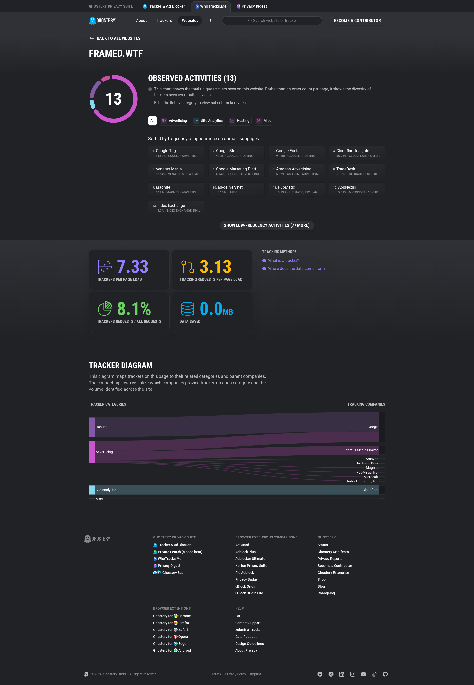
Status (323, 545)
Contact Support (248, 623)
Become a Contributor (357, 20)
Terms (216, 674)
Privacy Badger (247, 579)
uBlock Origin (245, 586)
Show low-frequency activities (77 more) (267, 225)
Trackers (164, 20)
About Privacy (246, 650)
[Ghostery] (102, 21)
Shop (322, 579)
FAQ (238, 616)
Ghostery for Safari (170, 630)
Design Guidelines (249, 644)
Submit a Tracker (248, 630)
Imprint (255, 674)
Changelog (326, 593)
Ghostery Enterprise (333, 572)
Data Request (246, 637)
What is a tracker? (283, 260)
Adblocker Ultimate (250, 559)
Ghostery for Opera (170, 637)
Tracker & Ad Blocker (166, 6)
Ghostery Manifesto (333, 552)
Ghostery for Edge (169, 644)
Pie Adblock (244, 572)
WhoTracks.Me (213, 6)
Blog (321, 586)
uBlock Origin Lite (249, 593)
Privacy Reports (330, 559)
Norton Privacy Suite (251, 566)
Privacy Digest (254, 6)
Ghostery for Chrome (172, 616)
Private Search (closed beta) (180, 552)
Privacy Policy (235, 674)
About (141, 20)
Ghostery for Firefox (171, 623)
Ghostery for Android (172, 650)
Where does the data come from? (297, 268)
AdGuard (242, 545)
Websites (190, 20)
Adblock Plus (245, 552)
